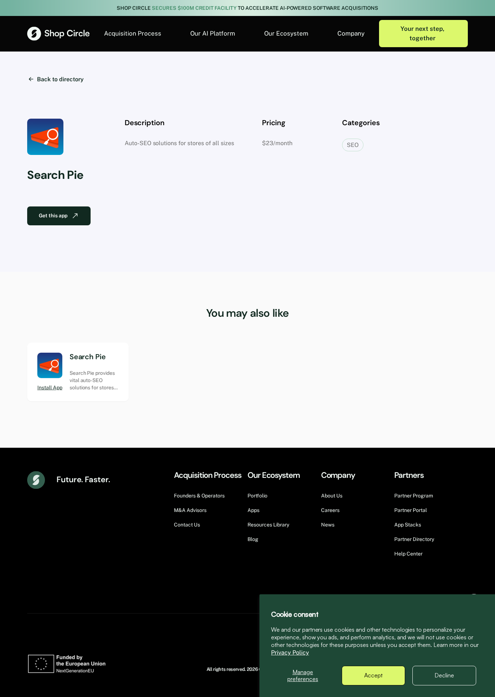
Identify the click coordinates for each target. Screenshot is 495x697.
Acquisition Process (132, 33)
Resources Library (268, 525)
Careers (330, 510)
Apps (253, 510)
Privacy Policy (290, 652)
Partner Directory (414, 539)
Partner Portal (410, 510)
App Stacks (407, 525)
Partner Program (413, 496)
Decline (444, 675)
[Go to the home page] (58, 33)
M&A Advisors (190, 510)
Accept (373, 675)
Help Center (408, 554)
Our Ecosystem (286, 33)
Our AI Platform (212, 33)
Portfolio (257, 496)
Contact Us (187, 525)
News (327, 525)
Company (351, 33)
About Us (331, 496)
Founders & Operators (199, 496)
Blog (253, 539)
